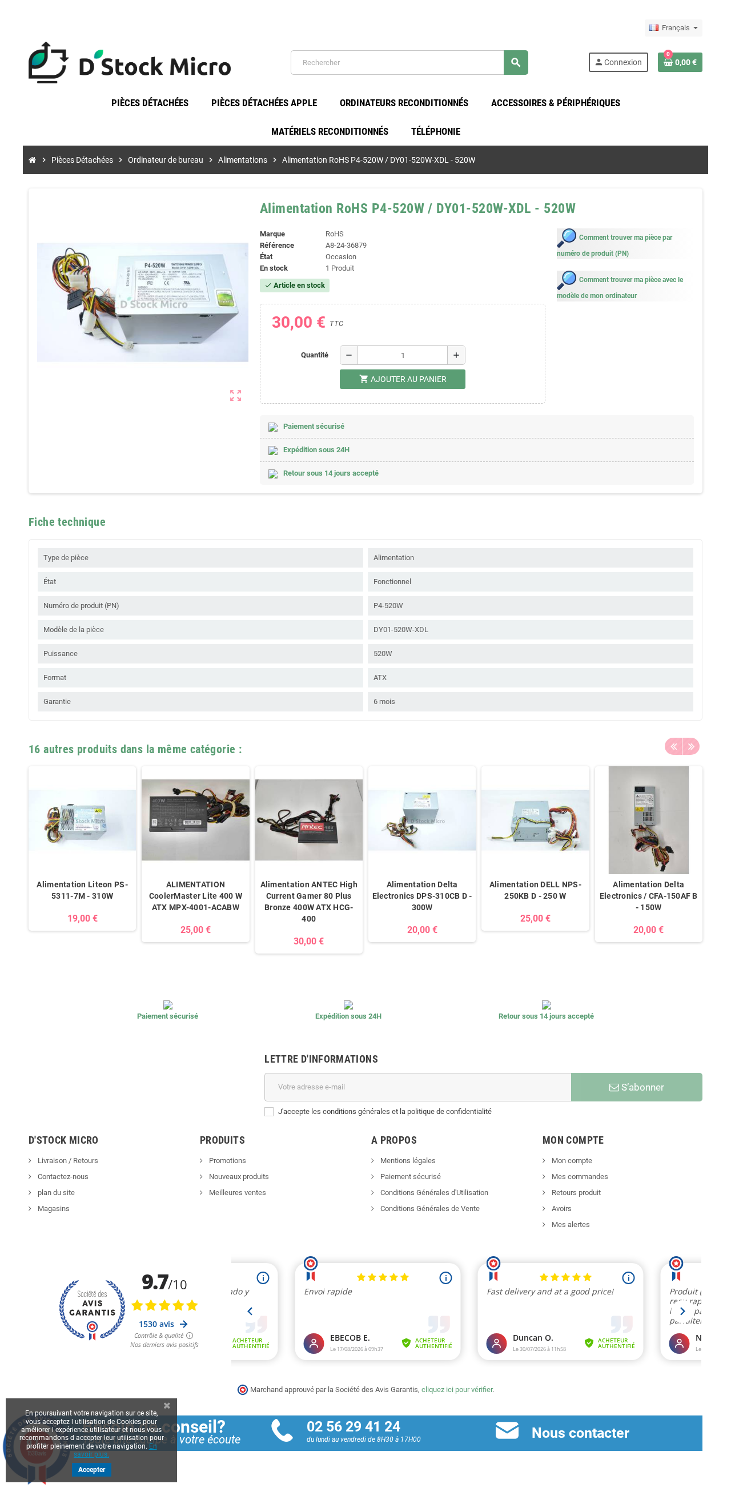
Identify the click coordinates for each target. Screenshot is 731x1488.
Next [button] (691, 746)
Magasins (53, 1208)
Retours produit (575, 1192)
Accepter (91, 1470)
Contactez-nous (62, 1176)
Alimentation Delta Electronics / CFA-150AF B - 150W (649, 896)
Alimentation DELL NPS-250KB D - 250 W (535, 890)
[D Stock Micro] (130, 62)
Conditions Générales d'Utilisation (433, 1192)
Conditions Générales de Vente (429, 1208)
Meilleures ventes (236, 1192)
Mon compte (571, 1160)
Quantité (314, 355)
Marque (272, 234)
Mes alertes (570, 1224)
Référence (277, 245)
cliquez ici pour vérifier (456, 1389)
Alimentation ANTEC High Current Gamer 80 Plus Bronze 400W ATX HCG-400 (309, 901)
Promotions (226, 1160)
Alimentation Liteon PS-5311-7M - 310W (82, 890)
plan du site (55, 1192)
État (266, 256)
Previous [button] (673, 746)
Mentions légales (407, 1160)
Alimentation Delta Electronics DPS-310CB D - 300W (422, 896)
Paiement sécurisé (410, 1176)
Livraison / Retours (67, 1160)
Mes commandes (579, 1176)
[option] (82, 859)
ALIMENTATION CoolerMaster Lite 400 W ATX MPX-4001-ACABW (195, 896)
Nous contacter (580, 1433)
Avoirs (561, 1208)
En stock (274, 268)
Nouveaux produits (238, 1176)
